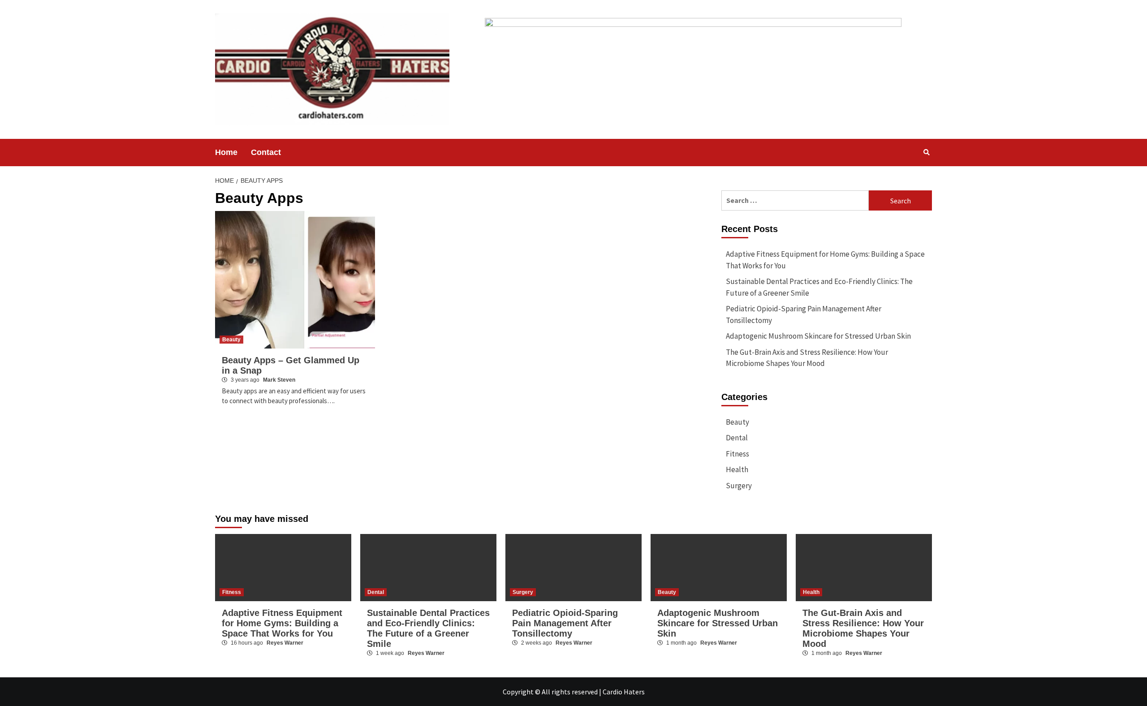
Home (226, 152)
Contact (266, 152)
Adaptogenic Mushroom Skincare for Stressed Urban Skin (818, 336)
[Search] (926, 152)
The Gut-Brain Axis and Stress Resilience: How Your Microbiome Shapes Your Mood (807, 358)
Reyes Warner (285, 643)
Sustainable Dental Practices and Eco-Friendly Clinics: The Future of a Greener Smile (819, 287)
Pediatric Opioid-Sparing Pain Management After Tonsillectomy (803, 314)
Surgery (739, 486)
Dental (737, 438)
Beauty (231, 339)
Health (737, 469)
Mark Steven (279, 380)
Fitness (737, 454)
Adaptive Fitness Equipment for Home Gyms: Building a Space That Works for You (825, 260)
